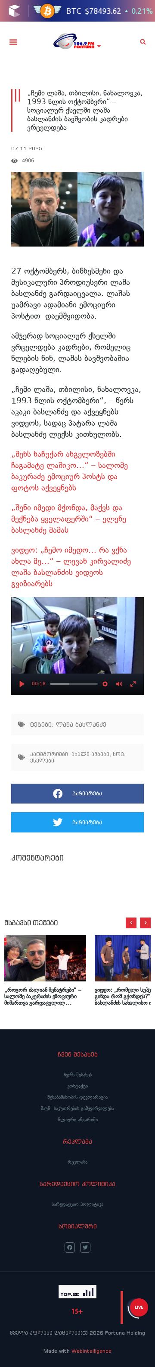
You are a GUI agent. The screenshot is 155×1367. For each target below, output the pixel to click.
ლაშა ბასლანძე (81, 724)
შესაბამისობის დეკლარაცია (77, 1097)
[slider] (74, 684)
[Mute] (119, 684)
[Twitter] (85, 1247)
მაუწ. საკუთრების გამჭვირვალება (77, 1108)
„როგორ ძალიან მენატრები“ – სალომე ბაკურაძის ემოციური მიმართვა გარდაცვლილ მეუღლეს (42, 996)
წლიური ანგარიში (78, 1120)
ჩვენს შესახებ (78, 1075)
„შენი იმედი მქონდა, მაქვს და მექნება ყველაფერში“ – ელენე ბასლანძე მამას (68, 519)
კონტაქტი (77, 1086)
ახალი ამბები (90, 754)
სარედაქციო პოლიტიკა (77, 1204)
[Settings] (105, 684)
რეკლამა (77, 1162)
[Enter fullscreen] (133, 684)
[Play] (22, 684)
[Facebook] (70, 1247)
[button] (13, 41)
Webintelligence (91, 1351)
